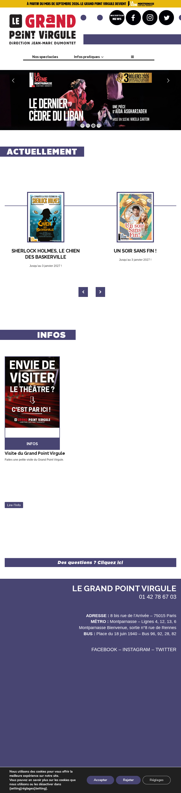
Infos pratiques (87, 57)
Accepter (100, 780)
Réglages (157, 780)
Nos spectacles (45, 57)
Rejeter (128, 780)
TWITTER (166, 649)
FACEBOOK (104, 649)
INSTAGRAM (136, 649)
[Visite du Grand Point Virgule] (46, 400)
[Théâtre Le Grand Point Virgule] (41, 31)
